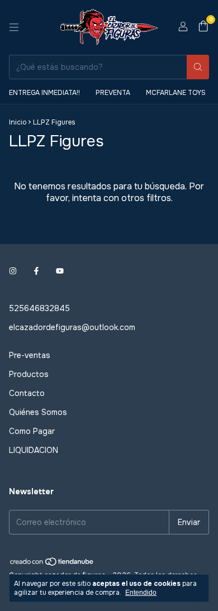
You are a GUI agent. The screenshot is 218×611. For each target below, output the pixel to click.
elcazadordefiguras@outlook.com (72, 327)
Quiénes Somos (38, 412)
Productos (29, 374)
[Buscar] (198, 67)
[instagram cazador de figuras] (13, 271)
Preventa (113, 92)
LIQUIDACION (33, 450)
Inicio (17, 122)
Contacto (27, 393)
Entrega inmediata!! (44, 92)
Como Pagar (32, 431)
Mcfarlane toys (176, 92)
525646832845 (39, 308)
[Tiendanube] (52, 564)
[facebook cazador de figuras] (36, 271)
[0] (203, 27)
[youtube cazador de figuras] (60, 271)
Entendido (141, 592)
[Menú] (14, 27)
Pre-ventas (29, 355)
